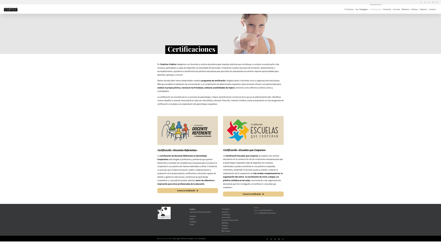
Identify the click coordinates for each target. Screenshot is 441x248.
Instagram (193, 221)
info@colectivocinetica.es (267, 213)
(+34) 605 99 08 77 (266, 210)
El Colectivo (226, 209)
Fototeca (225, 225)
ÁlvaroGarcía (202, 238)
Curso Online (226, 217)
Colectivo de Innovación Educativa (200, 212)
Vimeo (192, 224)
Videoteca (225, 228)
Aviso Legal (176, 238)
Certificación (226, 214)
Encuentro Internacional (230, 220)
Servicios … (225, 212)
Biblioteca (225, 223)
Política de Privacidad (187, 238)
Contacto (226, 231)
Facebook (193, 216)
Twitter (192, 219)
